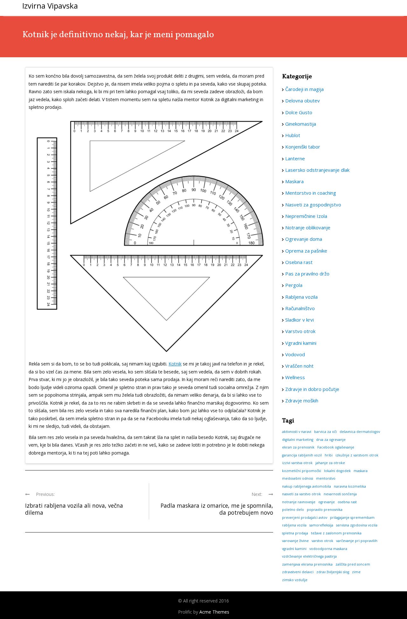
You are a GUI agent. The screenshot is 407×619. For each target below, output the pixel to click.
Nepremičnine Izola (306, 216)
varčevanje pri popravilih (356, 541)
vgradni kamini (294, 548)
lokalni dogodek (337, 471)
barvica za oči (325, 431)
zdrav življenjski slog (332, 572)
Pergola (293, 285)
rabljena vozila (294, 525)
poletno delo (293, 509)
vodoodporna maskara (328, 548)
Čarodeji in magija (304, 89)
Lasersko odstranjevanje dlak (317, 170)
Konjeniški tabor (302, 146)
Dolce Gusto (298, 112)
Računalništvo (300, 308)
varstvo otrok (322, 541)
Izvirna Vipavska (50, 5)
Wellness (295, 377)
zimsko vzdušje (294, 580)
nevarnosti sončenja (340, 494)
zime (356, 572)
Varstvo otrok (300, 331)
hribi (329, 455)
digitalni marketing (297, 439)
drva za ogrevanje (331, 439)
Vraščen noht (299, 366)
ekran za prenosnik (298, 447)
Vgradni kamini (300, 343)
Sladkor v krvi (299, 319)
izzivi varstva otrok (297, 463)
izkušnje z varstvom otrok (356, 455)
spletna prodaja (295, 533)
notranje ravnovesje (298, 502)
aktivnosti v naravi (296, 431)
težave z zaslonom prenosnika (336, 533)
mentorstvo (325, 478)
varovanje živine (295, 541)
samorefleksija (321, 525)
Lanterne (295, 158)
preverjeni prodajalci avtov (304, 517)
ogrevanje (326, 502)
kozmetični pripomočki (301, 471)
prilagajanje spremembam (352, 517)
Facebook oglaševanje (335, 447)
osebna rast (347, 502)
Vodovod (295, 354)
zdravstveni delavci (298, 572)
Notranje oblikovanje (307, 227)
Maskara (294, 181)
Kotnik (175, 364)
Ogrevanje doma (303, 239)
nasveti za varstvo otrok (301, 494)
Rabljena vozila (301, 297)
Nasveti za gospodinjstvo (313, 204)
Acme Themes (214, 612)
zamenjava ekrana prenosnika (307, 564)
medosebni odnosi (297, 478)
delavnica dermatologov (360, 431)
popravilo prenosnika (324, 509)
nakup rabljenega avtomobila (306, 486)
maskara (361, 471)
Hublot (292, 135)
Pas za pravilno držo (307, 273)
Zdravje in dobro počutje (312, 389)
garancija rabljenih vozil (302, 455)
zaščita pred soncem (352, 564)
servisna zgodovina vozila (356, 525)
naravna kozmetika (350, 486)
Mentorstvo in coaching (310, 193)
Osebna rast (299, 262)
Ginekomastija (300, 124)
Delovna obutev (302, 100)
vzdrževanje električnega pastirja (309, 556)
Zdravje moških (301, 400)
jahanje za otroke (330, 463)
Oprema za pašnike (306, 250)
